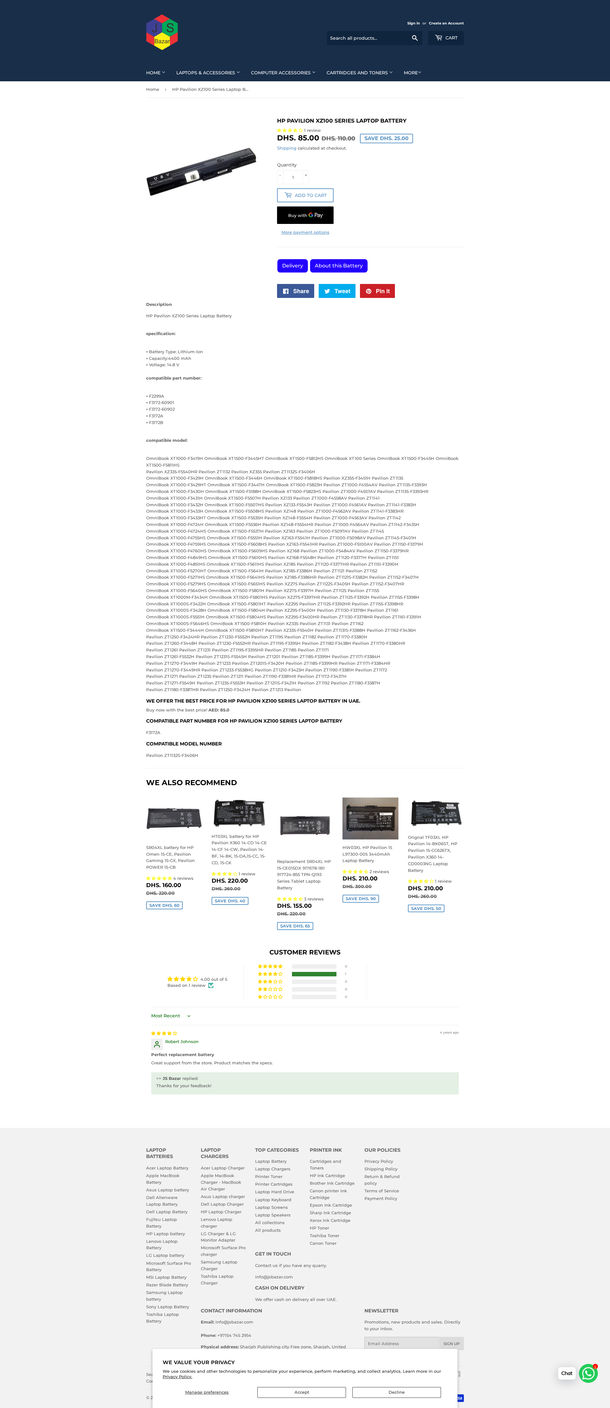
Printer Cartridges (274, 1184)
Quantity (287, 165)
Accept (302, 1392)
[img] (164, 1033)
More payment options (305, 232)
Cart (451, 38)
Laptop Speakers (273, 1214)
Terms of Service (381, 1190)
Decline (397, 1392)
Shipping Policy (380, 1168)
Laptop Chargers (272, 1168)
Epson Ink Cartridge (331, 1205)
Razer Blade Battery (167, 1284)
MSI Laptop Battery (166, 1277)
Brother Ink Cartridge (332, 1183)
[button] (159, 878)
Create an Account (446, 23)
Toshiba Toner (324, 1235)
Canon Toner (323, 1243)
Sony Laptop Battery (167, 1306)
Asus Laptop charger (223, 1196)
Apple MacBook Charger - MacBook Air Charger (221, 1182)
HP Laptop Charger (221, 1211)
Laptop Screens (271, 1207)
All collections (270, 1222)
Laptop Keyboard (273, 1199)
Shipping (286, 148)
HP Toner (319, 1227)
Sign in (413, 23)
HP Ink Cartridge (327, 1175)
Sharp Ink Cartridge (330, 1212)
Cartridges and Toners (358, 73)
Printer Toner (268, 1176)
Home (154, 73)
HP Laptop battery (165, 1233)
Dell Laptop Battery (166, 1211)
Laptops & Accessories (206, 73)
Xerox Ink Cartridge (330, 1220)
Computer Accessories (281, 73)
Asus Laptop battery (167, 1189)
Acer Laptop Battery (167, 1167)
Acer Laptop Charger (223, 1167)
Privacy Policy (378, 1161)
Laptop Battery (271, 1161)
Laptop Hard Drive (274, 1191)
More (411, 73)
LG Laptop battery (165, 1255)
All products (268, 1230)
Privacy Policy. (177, 1376)
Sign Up (452, 1343)
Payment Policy (380, 1198)
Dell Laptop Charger (222, 1204)
